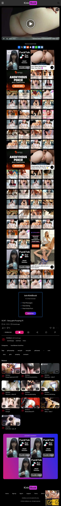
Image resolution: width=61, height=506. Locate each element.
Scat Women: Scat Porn (17, 345)
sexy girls (28, 350)
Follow (24, 340)
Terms (36, 493)
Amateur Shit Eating (50, 394)
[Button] (19, 332)
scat (49, 350)
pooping (17, 354)
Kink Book (9, 338)
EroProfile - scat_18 (11, 428)
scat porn (25, 354)
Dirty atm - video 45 (11, 394)
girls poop (37, 350)
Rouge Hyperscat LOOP (12, 377)
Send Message (10, 340)
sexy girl (20, 350)
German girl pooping (30, 394)
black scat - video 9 (50, 377)
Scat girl (8, 411)
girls (10, 354)
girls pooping (10, 350)
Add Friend (18, 340)
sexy (4, 354)
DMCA (42, 493)
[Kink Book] (4, 340)
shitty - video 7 (48, 411)
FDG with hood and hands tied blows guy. (31, 377)
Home (7, 493)
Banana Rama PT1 (29, 411)
